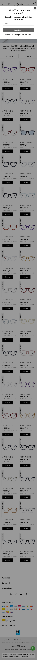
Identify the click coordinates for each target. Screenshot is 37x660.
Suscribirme (18, 30)
